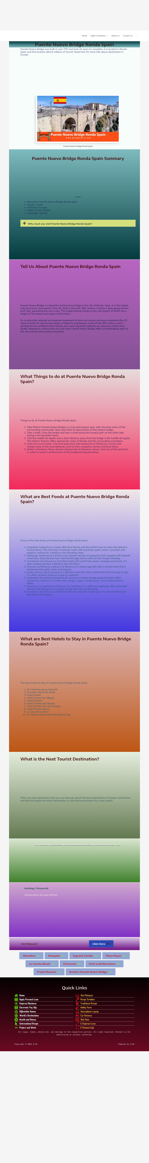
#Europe (44, 894)
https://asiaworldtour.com (74, 844)
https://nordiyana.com (47, 844)
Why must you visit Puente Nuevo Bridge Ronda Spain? (60, 223)
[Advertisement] (65, 15)
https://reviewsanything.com (105, 844)
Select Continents (98, 36)
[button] (137, 36)
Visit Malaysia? (29, 944)
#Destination (32, 894)
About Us (115, 36)
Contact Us (127, 36)
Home (84, 36)
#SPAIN (53, 894)
